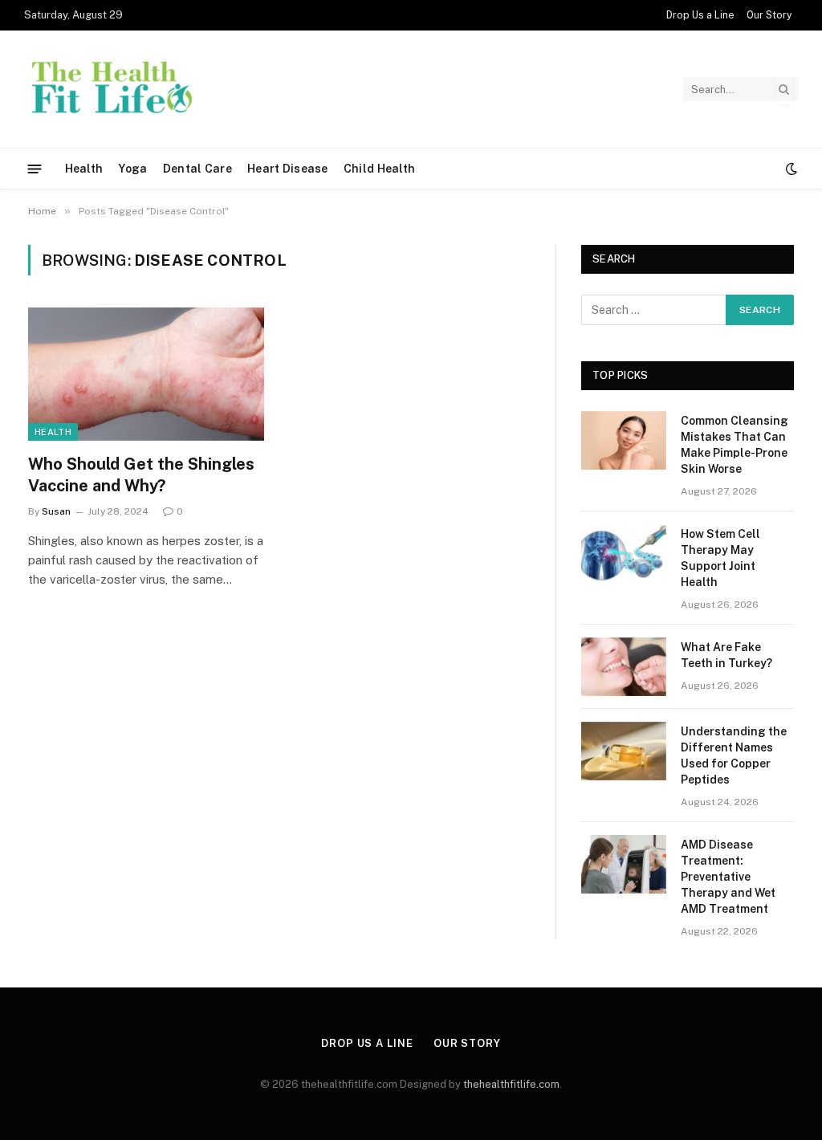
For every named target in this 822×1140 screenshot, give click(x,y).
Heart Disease (287, 168)
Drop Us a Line (700, 15)
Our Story (769, 15)
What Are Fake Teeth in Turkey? (728, 655)
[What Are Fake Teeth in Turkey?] (623, 666)
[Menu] (35, 168)
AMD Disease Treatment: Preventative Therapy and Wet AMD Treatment (728, 876)
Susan (56, 511)
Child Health (379, 168)
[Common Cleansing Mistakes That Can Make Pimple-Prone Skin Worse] (623, 440)
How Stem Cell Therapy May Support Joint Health (720, 557)
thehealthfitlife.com (511, 1084)
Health (84, 168)
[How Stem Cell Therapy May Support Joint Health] (623, 553)
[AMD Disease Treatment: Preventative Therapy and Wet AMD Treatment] (623, 864)
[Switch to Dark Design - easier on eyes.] (790, 168)
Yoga (132, 168)
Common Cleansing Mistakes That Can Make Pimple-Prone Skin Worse (734, 444)
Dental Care (197, 168)
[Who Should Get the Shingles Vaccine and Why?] (146, 373)
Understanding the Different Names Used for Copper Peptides (734, 755)
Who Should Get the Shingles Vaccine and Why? (141, 474)
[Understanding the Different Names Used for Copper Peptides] (623, 751)
